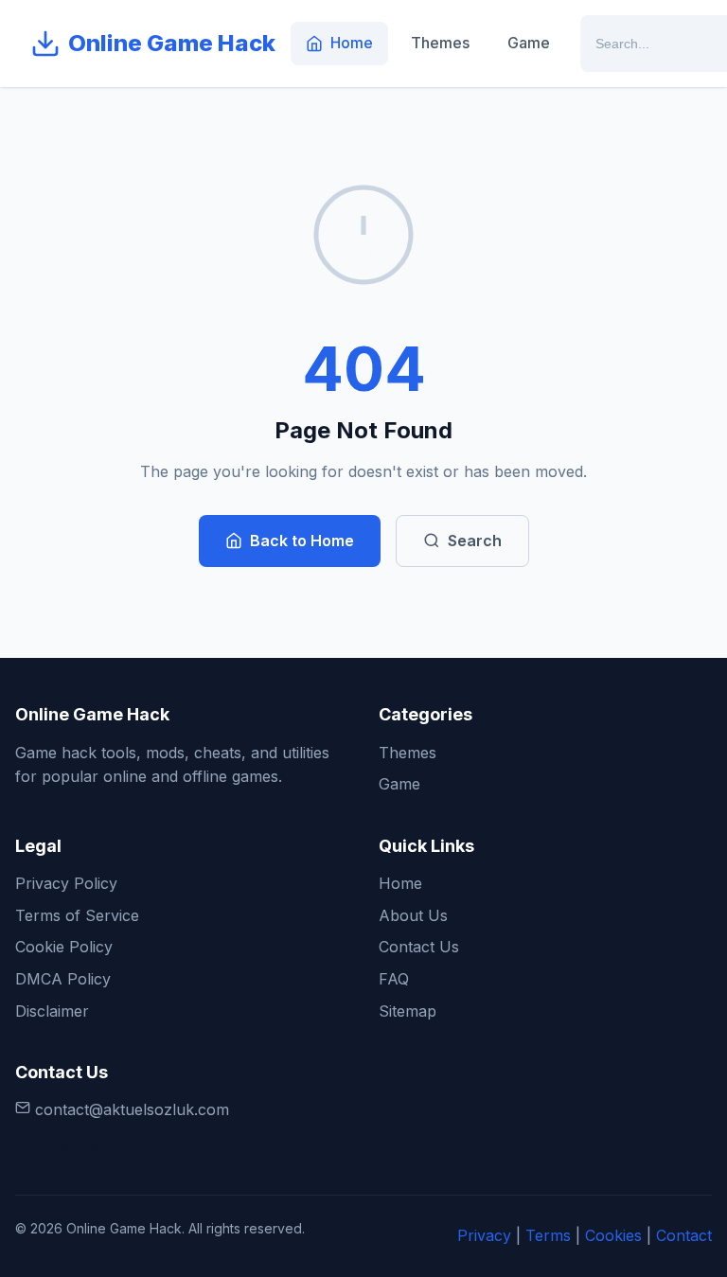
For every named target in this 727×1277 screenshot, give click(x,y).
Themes (440, 42)
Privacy (484, 1235)
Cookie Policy (64, 946)
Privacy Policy (66, 883)
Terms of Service (77, 915)
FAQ (394, 978)
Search (475, 540)
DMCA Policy (63, 978)
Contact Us (419, 946)
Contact (684, 1235)
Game (528, 42)
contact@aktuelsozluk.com (132, 1109)
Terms (548, 1235)
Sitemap (407, 1011)
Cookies (613, 1235)
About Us (413, 915)
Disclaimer (52, 1011)
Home (351, 42)
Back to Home (302, 540)
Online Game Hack (171, 43)
